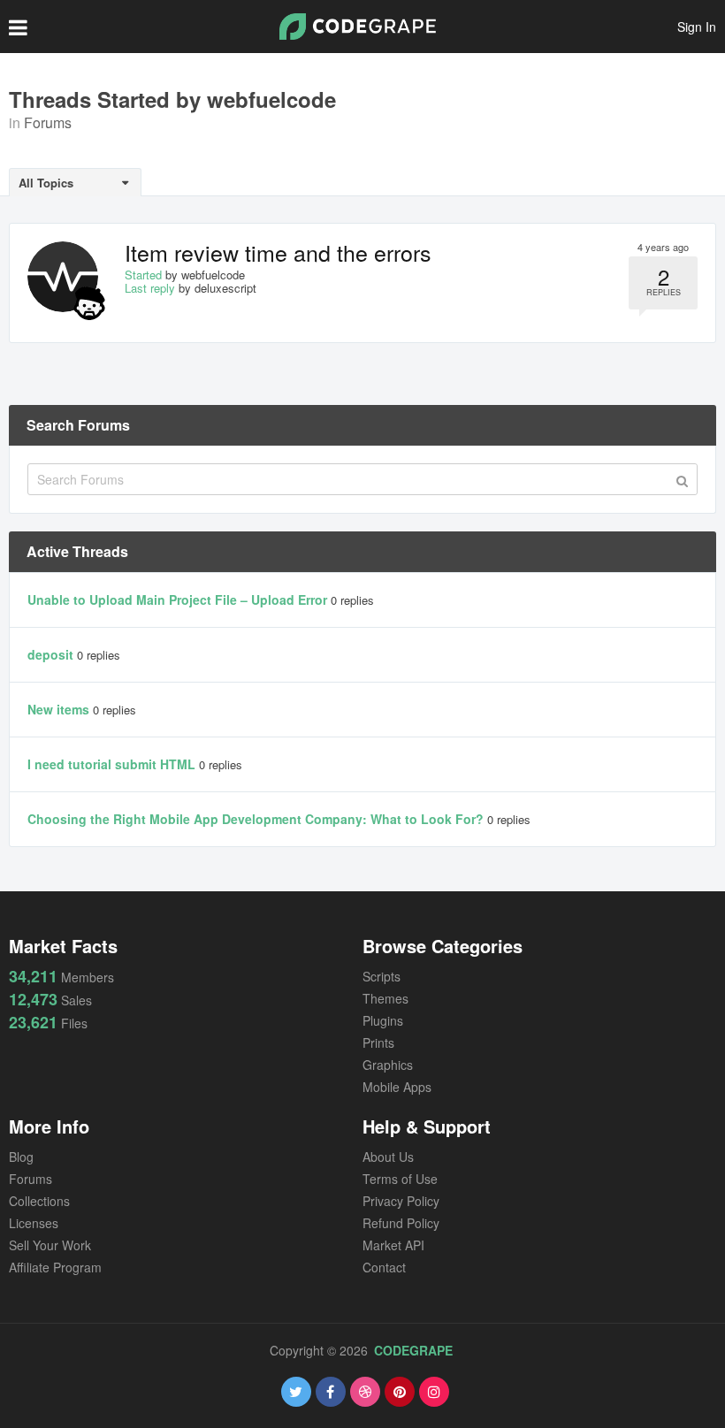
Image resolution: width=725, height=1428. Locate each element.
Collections (39, 1201)
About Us (388, 1156)
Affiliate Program (55, 1267)
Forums (48, 122)
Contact (384, 1267)
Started (143, 274)
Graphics (387, 1064)
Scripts (381, 976)
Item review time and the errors (278, 252)
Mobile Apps (396, 1087)
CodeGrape (413, 1350)
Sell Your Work (50, 1245)
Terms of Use (400, 1178)
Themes (385, 998)
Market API (393, 1245)
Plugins (382, 1020)
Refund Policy (400, 1223)
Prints (378, 1042)
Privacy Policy (400, 1201)
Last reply (150, 287)
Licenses (33, 1223)
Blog (21, 1156)
